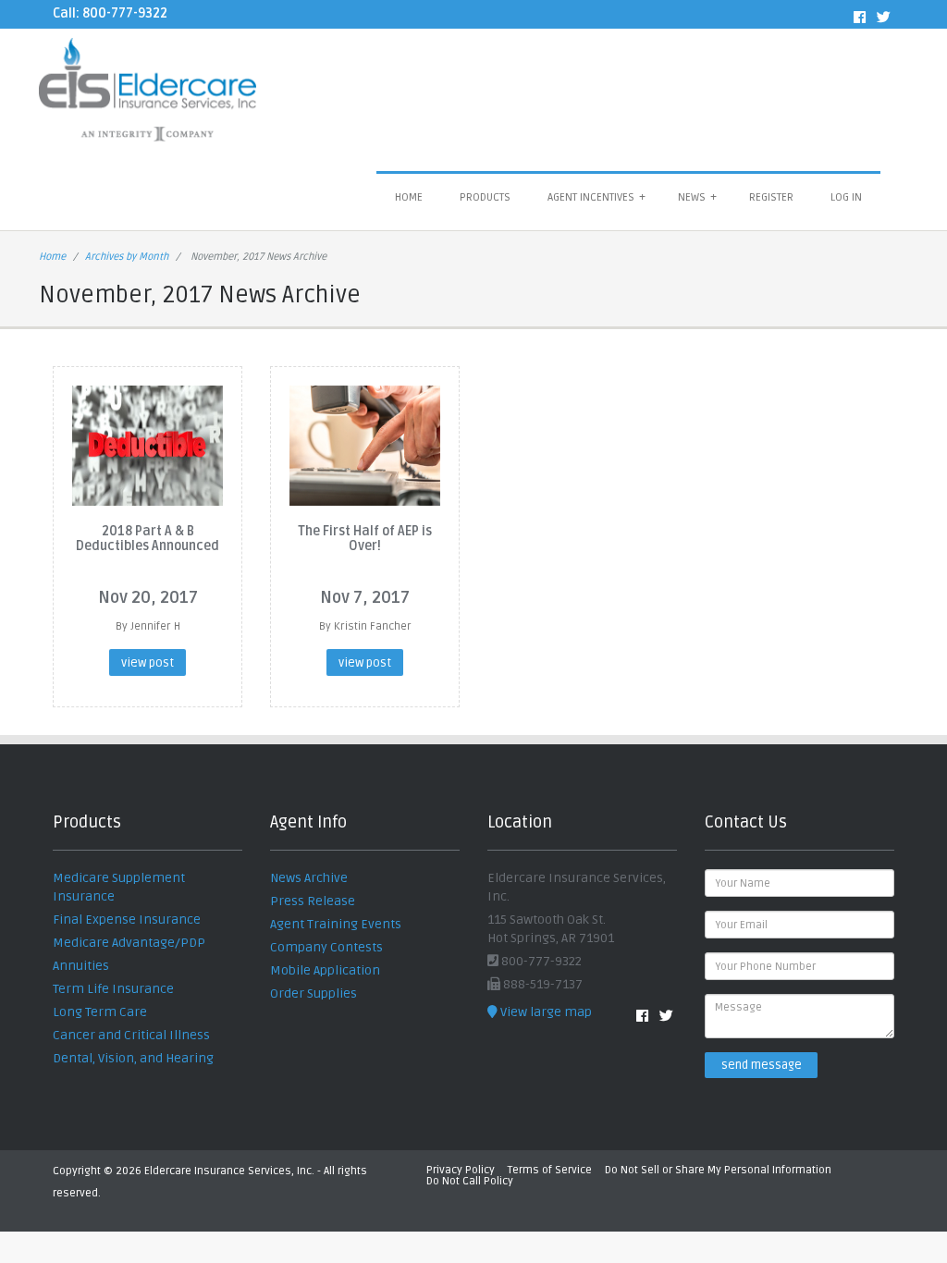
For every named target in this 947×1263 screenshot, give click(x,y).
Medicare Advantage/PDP (129, 942)
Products (485, 197)
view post (147, 663)
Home (409, 197)
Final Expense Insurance (127, 919)
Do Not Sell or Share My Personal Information (718, 1170)
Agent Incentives (596, 197)
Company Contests (326, 947)
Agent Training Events (335, 924)
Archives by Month (126, 257)
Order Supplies (313, 993)
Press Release (312, 901)
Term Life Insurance (113, 989)
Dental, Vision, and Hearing (133, 1058)
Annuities (81, 966)
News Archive (309, 878)
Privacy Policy (460, 1170)
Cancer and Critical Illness (131, 1035)
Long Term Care (100, 1012)
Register (771, 197)
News (697, 197)
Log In (846, 197)
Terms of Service (550, 1170)
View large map (545, 1012)
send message (761, 1065)
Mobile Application (325, 970)
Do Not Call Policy (469, 1181)
